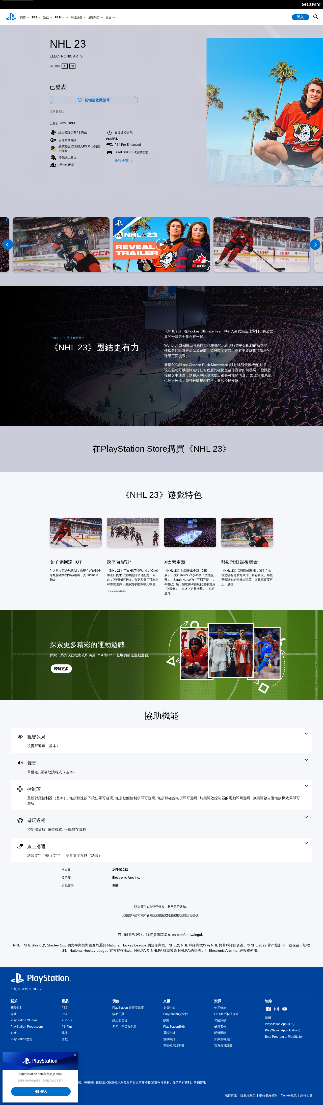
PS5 (34, 17)
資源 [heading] (217, 1001)
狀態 (166, 1020)
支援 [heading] (166, 1001)
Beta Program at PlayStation (284, 1036)
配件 (65, 1033)
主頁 (14, 989)
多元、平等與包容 (124, 1026)
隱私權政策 (248, 1095)
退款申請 (169, 1039)
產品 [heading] (65, 1001)
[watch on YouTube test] (198, 266)
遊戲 (46, 17)
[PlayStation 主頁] (11, 17)
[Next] (315, 244)
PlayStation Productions (27, 1026)
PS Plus (60, 17)
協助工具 (118, 1014)
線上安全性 (119, 1020)
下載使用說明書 (173, 1045)
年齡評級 (220, 1020)
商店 (23, 17)
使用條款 (220, 1007)
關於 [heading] (14, 1001)
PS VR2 (67, 1020)
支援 (108, 17)
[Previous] (8, 244)
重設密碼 (169, 1033)
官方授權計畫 (223, 1045)
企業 (14, 1033)
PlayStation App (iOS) (279, 1024)
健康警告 (220, 1026)
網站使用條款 (268, 1095)
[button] (161, 244)
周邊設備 (76, 17)
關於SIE (16, 1007)
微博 (268, 1018)
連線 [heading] (268, 1001)
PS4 (64, 1014)
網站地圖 (306, 1095)
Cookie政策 (289, 1095)
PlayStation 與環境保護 (128, 1007)
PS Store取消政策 (226, 1014)
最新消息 (93, 17)
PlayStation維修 (174, 1026)
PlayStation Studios (24, 1020)
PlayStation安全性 (175, 1014)
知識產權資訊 (223, 1039)
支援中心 (169, 1007)
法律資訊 (231, 1095)
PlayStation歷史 (21, 1039)
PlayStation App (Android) (282, 1030)
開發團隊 (220, 1033)
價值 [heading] (115, 1001)
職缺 (14, 1014)
